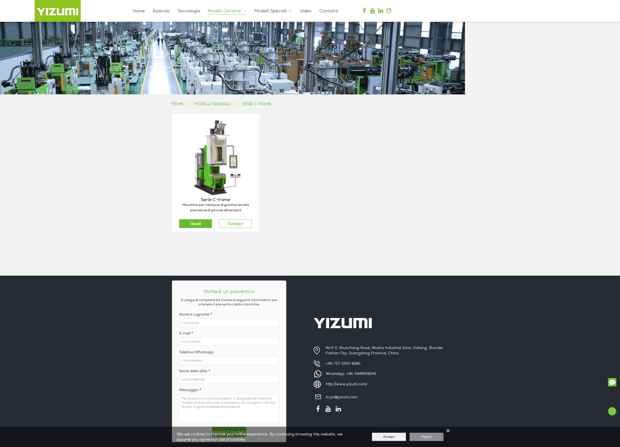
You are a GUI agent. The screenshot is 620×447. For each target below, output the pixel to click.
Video (306, 11)
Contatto (328, 11)
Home (139, 11)
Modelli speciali (271, 11)
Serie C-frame (257, 104)
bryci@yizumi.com (341, 397)
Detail (195, 224)
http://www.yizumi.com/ (346, 384)
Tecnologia (188, 11)
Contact (235, 224)
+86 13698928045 (361, 374)
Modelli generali (225, 11)
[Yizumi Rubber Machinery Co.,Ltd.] (57, 11)
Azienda (161, 11)
